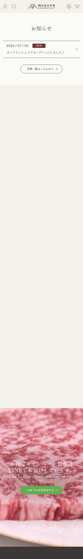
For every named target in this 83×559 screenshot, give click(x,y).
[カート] (77, 6)
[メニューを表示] (5, 6)
